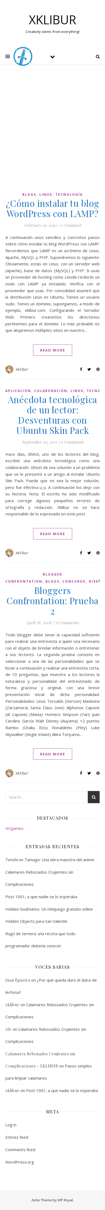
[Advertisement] (52, 130)
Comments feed (20, 1149)
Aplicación (18, 390)
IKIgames (14, 828)
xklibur (22, 369)
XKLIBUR (52, 19)
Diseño (97, 581)
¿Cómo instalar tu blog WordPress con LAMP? (52, 208)
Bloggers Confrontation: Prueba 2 (52, 600)
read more (52, 350)
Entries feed (16, 1137)
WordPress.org (19, 1162)
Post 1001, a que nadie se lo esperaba (41, 896)
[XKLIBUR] (22, 56)
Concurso (74, 581)
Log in (10, 1124)
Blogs (29, 194)
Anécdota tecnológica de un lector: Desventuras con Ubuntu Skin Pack (52, 414)
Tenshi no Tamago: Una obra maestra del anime (49, 859)
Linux (45, 194)
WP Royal (65, 1200)
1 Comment (71, 225)
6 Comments (72, 442)
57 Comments (67, 622)
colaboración (50, 390)
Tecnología (69, 194)
